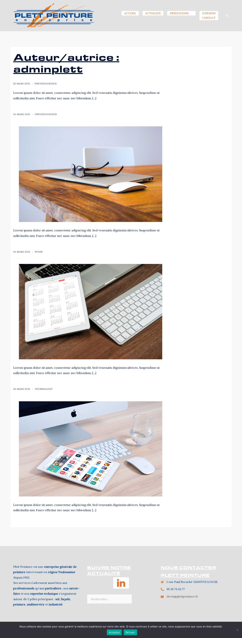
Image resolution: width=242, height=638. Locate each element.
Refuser (130, 632)
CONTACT (209, 17)
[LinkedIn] (121, 585)
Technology (44, 388)
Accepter (114, 632)
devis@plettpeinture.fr (182, 596)
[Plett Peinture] (53, 15)
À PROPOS (209, 13)
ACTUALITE (153, 13)
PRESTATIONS (179, 13)
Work (39, 251)
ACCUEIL (130, 13)
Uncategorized (46, 83)
